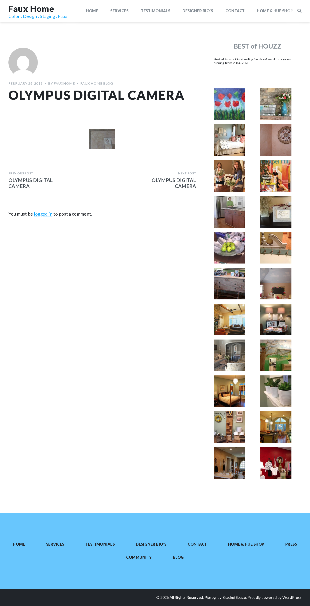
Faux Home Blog (96, 83)
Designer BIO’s (197, 10)
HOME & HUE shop (275, 10)
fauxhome (64, 83)
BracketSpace (234, 597)
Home (92, 10)
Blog (178, 557)
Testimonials (155, 10)
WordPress (292, 597)
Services (119, 10)
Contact (235, 10)
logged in (43, 213)
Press (291, 544)
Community (139, 557)
